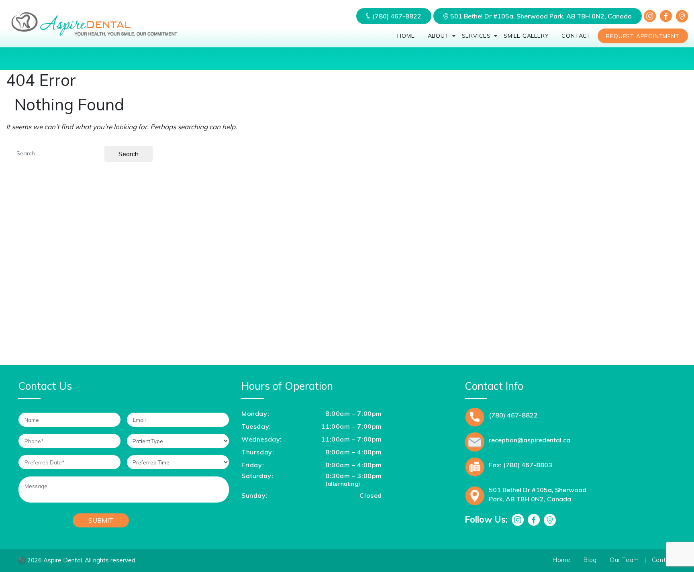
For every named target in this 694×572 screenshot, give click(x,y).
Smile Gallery (526, 35)
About (438, 35)
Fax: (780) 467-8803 (520, 465)
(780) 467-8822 (396, 16)
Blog (590, 560)
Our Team (624, 560)
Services (476, 35)
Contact (576, 35)
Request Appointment (642, 36)
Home (405, 35)
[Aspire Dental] (94, 36)
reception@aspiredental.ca (529, 440)
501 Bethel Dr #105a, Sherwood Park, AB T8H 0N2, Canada (541, 16)
